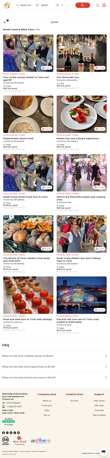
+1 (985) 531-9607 (14, 406)
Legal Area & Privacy (9, 454)
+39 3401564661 (13, 403)
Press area (47, 405)
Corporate (99, 410)
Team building (99, 415)
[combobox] (27, 5)
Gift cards (99, 405)
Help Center (99, 401)
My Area (74, 401)
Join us (47, 415)
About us (47, 401)
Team (47, 410)
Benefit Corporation (39, 451)
